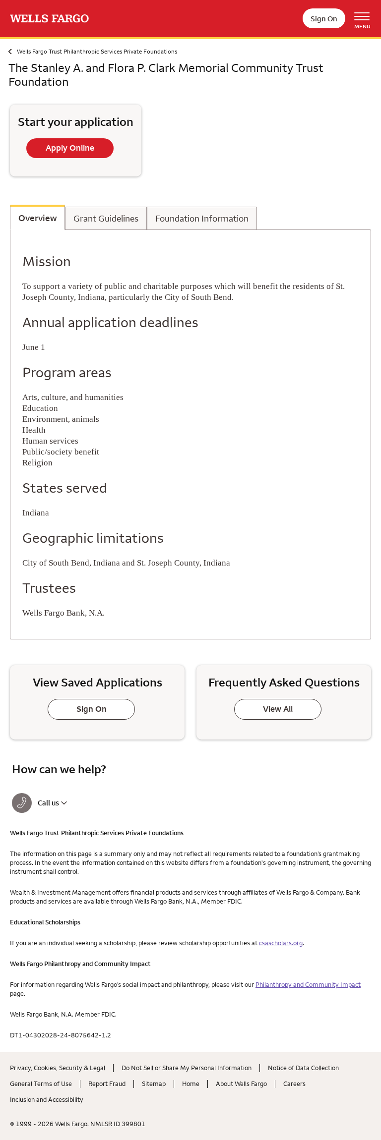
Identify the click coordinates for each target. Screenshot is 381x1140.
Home (190, 1083)
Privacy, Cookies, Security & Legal (57, 1068)
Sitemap (154, 1083)
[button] (98, 803)
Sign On (324, 18)
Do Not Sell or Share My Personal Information (187, 1068)
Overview (37, 218)
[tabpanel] (190, 434)
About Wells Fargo (241, 1083)
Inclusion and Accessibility (46, 1099)
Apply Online (70, 147)
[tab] (37, 217)
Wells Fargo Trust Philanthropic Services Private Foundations (97, 51)
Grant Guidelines (105, 219)
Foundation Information (202, 219)
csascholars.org (281, 943)
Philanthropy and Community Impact (308, 984)
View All (278, 708)
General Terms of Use (41, 1083)
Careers (294, 1083)
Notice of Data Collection (303, 1068)
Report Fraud (107, 1083)
